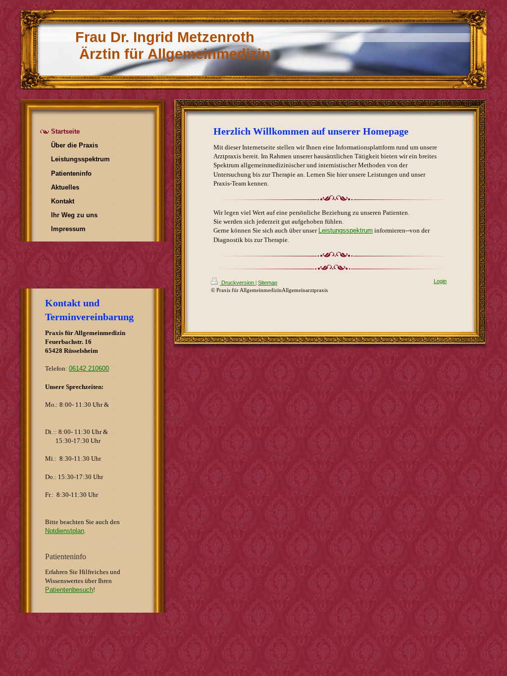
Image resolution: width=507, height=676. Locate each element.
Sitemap (267, 283)
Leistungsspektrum (345, 230)
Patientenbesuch (69, 589)
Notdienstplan (64, 530)
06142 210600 (89, 368)
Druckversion (237, 283)
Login (440, 281)
